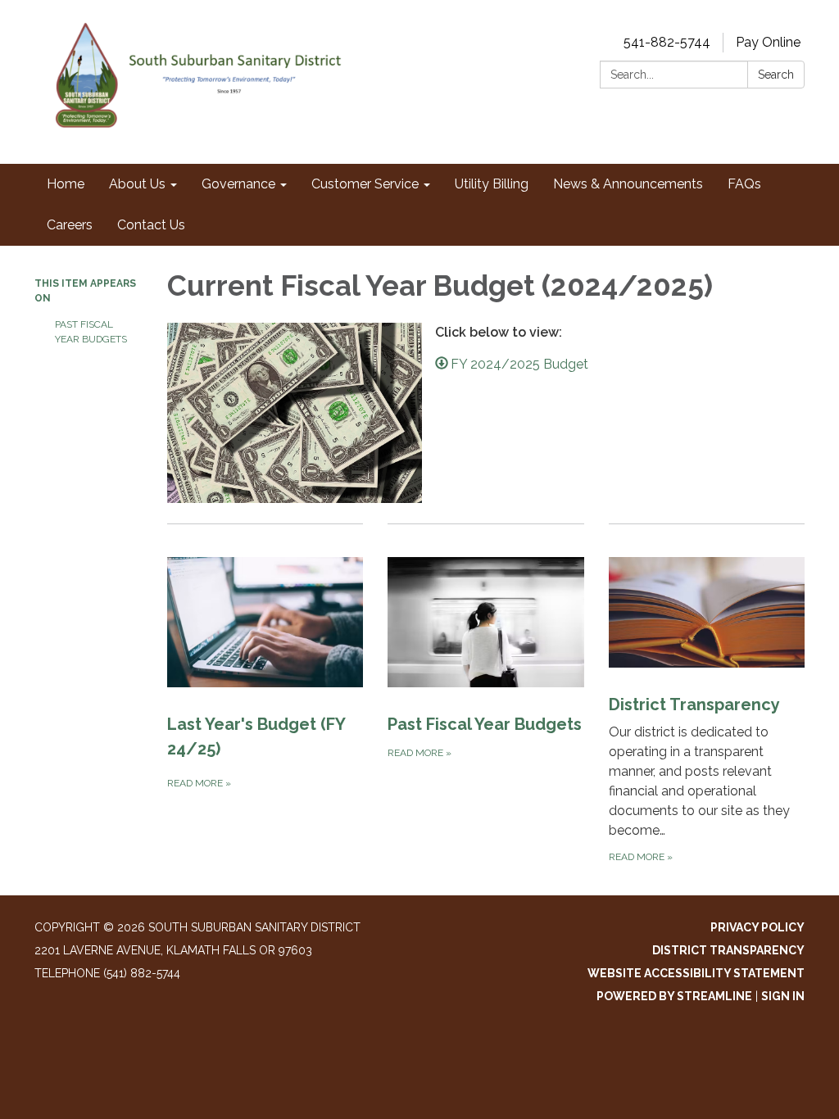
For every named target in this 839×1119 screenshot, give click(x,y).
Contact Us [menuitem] (151, 225)
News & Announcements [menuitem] (628, 184)
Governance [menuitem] (238, 184)
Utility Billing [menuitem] (491, 184)
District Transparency (728, 950)
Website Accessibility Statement (696, 973)
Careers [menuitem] (70, 225)
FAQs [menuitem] (744, 184)
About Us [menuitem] (137, 184)
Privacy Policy (757, 927)
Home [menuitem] (65, 184)
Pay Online (768, 42)
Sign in (783, 996)
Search (776, 74)
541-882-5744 (667, 42)
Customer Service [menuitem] (365, 184)
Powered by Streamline (674, 996)
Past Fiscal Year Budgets (91, 332)
